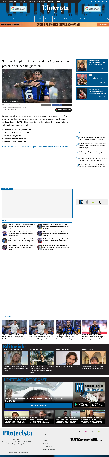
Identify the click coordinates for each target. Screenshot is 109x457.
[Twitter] (95, 1)
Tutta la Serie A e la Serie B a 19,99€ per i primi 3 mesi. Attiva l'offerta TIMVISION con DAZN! (36, 147)
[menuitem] (2, 19)
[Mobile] (100, 202)
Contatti (46, 440)
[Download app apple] (103, 1)
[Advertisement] (92, 289)
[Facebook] (91, 1)
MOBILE (59, 1)
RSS (44, 437)
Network (12, 1)
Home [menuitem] (8, 19)
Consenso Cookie (49, 449)
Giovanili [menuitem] (48, 19)
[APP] (81, 202)
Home (5, 1)
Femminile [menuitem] (57, 19)
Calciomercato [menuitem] (18, 19)
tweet (66, 105)
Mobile (45, 434)
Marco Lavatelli (9, 109)
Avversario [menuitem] (29, 19)
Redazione (22, 1)
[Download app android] (106, 1)
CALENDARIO (41, 1)
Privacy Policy (47, 446)
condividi (56, 105)
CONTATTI (51, 1)
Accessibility (47, 443)
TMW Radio (31, 1)
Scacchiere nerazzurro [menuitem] (88, 19)
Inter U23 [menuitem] (39, 19)
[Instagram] (99, 1)
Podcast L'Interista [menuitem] (70, 19)
